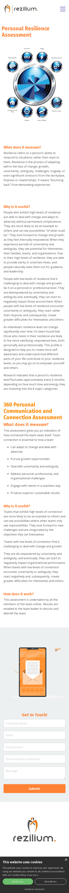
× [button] (66, 859)
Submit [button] (34, 788)
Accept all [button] (18, 881)
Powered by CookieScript (35, 889)
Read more (32, 875)
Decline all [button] (50, 881)
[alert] (34, 875)
